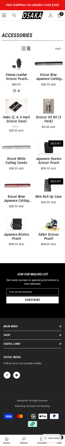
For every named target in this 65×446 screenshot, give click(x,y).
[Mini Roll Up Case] (48, 185)
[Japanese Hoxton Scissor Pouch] (48, 147)
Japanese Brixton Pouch (16, 236)
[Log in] (51, 15)
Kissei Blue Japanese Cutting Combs (48, 77)
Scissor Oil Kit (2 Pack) (48, 119)
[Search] (14, 15)
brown (19, 91)
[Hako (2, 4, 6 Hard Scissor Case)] (16, 106)
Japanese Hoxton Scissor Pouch (48, 161)
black (14, 91)
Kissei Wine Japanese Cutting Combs (16, 198)
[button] (23, 48)
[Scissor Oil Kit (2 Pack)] (48, 106)
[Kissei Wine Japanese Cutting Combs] (16, 185)
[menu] (4, 15)
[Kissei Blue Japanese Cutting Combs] (48, 63)
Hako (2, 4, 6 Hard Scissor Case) (16, 119)
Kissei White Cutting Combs (16, 161)
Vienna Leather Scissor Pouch (16, 77)
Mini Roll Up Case (48, 196)
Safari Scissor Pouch (48, 236)
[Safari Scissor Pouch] (48, 223)
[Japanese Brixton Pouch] (16, 223)
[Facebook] (7, 375)
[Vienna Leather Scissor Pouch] (16, 63)
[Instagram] (16, 375)
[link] (24, 440)
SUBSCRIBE (32, 300)
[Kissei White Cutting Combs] (16, 147)
